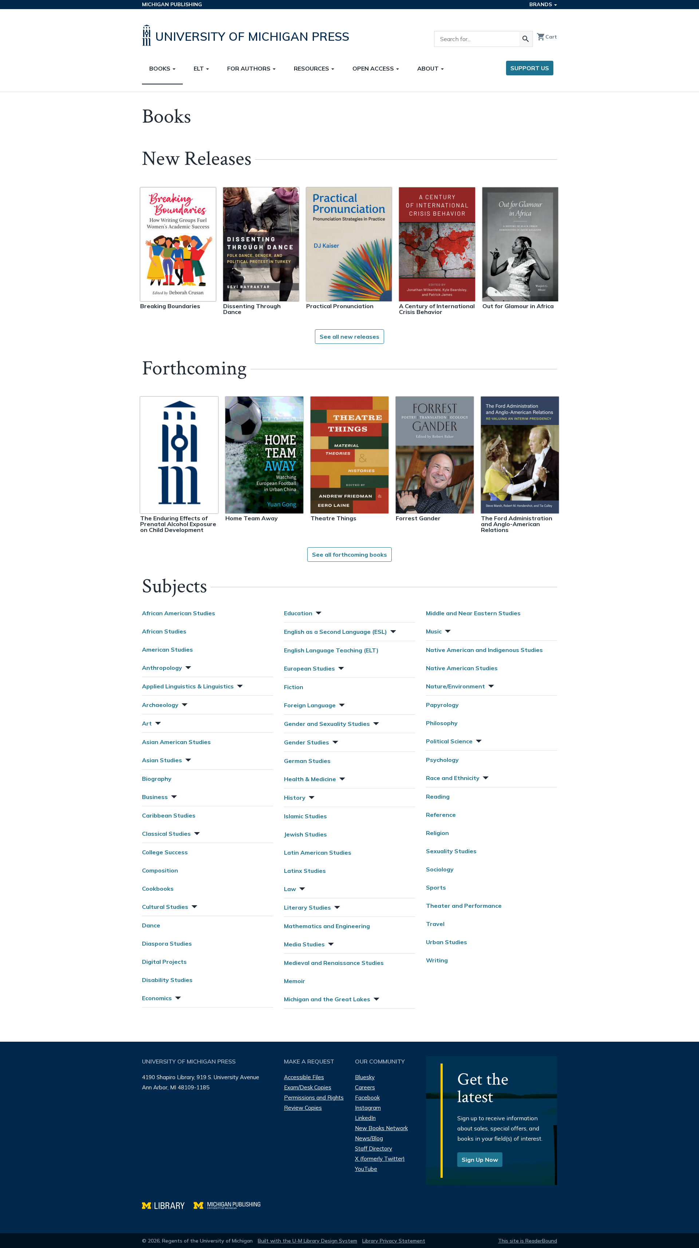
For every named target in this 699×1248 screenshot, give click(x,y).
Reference (441, 814)
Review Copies (303, 1107)
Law (290, 889)
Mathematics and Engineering (327, 926)
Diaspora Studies (167, 943)
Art (147, 723)
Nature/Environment (455, 686)
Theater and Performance (464, 905)
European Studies (309, 668)
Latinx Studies (305, 870)
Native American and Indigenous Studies (484, 649)
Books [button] (160, 68)
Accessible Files (304, 1077)
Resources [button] (312, 68)
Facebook (367, 1097)
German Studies (307, 760)
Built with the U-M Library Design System (307, 1240)
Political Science (449, 741)
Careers (365, 1087)
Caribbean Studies (169, 815)
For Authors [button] (249, 68)
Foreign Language (310, 705)
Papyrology (442, 704)
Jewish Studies (305, 834)
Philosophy (442, 723)
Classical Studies (166, 833)
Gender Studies (306, 742)
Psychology (442, 759)
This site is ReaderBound (527, 1240)
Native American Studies (462, 668)
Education (298, 613)
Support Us (529, 68)
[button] (187, 666)
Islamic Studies (305, 816)
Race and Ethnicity (452, 778)
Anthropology (162, 667)
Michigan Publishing (172, 4)
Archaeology (160, 704)
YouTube (366, 1168)
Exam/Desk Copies (307, 1087)
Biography (156, 778)
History (294, 797)
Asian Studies (162, 760)
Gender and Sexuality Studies (327, 723)
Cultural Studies (165, 906)
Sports (436, 887)
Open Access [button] (373, 68)
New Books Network (381, 1128)
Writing (437, 960)
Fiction (293, 687)
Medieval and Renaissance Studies (334, 962)
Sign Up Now (480, 1159)
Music (434, 631)
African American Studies (178, 613)
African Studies (164, 631)
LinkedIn (365, 1117)
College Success (165, 852)
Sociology (440, 869)
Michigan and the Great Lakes (327, 999)
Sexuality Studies (451, 851)
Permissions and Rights (314, 1097)
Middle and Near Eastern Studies (473, 613)
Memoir (294, 981)
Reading (438, 796)
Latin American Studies (317, 852)
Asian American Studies (176, 742)
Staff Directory (373, 1148)
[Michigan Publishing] (231, 1204)
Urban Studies (446, 942)
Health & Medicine (310, 779)
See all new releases (349, 336)
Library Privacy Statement (393, 1240)
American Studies (167, 649)
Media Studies (304, 944)
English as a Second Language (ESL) (335, 631)
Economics (157, 998)
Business (155, 796)
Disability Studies (167, 979)
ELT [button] (199, 68)
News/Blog (369, 1138)
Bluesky (365, 1077)
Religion (437, 832)
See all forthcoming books (349, 554)
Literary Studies (307, 907)
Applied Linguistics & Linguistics (188, 686)
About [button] (428, 68)
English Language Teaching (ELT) (331, 650)
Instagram (368, 1107)
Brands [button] (541, 4)
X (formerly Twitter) (380, 1158)
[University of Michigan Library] (168, 1204)
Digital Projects (164, 961)
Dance (151, 925)
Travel (435, 923)
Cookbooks (158, 888)
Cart (547, 36)
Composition (160, 870)
